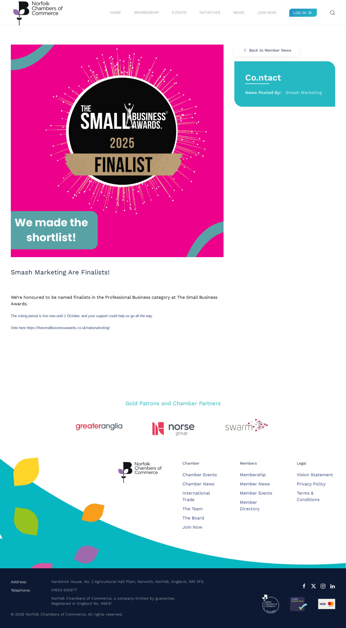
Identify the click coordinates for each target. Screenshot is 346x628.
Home (115, 12)
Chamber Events (199, 474)
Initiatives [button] (209, 12)
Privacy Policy (311, 483)
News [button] (238, 12)
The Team (192, 508)
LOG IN (299, 13)
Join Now (266, 12)
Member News (255, 483)
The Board (193, 517)
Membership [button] (146, 12)
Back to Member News (270, 50)
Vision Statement (315, 474)
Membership (253, 474)
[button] (332, 12)
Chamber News (198, 483)
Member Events (256, 493)
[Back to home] (38, 12)
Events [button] (179, 12)
